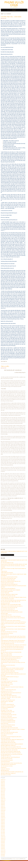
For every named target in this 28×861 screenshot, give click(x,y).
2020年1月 (3, 806)
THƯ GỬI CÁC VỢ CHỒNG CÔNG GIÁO (8, 579)
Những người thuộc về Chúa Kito (7, 633)
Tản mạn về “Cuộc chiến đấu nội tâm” (8, 700)
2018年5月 (3, 823)
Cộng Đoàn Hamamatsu (5, 761)
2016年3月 (3, 848)
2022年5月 (3, 784)
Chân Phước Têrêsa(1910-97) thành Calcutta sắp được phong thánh (13, 748)
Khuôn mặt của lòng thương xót (7, 733)
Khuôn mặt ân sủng (4, 723)
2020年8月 (3, 801)
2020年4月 (3, 803)
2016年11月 (3, 838)
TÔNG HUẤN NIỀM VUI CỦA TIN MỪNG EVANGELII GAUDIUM (12, 668)
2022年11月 (3, 779)
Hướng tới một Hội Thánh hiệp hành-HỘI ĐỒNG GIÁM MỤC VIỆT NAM (14, 564)
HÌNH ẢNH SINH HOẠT (5, 770)
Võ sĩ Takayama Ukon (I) (5, 730)
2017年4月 (3, 832)
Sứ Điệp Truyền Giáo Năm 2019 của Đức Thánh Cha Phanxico (12, 647)
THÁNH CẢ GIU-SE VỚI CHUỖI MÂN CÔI (8, 588)
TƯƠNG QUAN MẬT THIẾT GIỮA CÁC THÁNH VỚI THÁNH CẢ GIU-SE (13, 597)
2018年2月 (3, 826)
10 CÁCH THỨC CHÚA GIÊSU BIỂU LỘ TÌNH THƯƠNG (11, 697)
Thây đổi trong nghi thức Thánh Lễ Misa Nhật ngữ (10, 757)
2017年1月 (3, 835)
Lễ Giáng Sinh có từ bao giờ (6, 713)
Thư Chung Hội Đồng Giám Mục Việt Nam (8, 714)
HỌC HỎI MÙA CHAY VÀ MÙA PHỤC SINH (8, 578)
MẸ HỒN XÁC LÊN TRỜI (5, 603)
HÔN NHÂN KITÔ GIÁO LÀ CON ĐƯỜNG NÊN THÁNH (11, 604)
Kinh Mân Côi (3, 650)
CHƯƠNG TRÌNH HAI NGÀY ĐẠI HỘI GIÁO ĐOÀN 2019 (11, 658)
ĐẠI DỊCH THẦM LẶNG (5, 592)
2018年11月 (3, 817)
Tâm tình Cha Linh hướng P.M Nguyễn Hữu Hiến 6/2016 (11, 736)
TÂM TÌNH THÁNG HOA (5, 685)
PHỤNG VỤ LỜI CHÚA (14, 3)
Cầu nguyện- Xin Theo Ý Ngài (6, 710)
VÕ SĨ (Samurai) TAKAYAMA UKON (7, 707)
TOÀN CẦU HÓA (4, 571)
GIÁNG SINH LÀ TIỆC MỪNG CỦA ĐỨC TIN (8, 695)
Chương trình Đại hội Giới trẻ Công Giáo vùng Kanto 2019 (11, 656)
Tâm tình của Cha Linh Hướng (6, 726)
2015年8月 (3, 855)
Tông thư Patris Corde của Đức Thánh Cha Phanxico (10, 620)
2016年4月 (3, 847)
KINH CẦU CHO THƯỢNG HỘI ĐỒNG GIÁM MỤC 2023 (11, 581)
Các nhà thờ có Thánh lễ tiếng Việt (7, 704)
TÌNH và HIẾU (5, 366)
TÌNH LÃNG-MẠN (4, 678)
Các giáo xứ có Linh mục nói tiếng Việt (8, 705)
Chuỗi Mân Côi (3, 767)
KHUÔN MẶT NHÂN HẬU (5, 738)
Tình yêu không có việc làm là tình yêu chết (9, 607)
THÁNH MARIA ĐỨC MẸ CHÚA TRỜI (7, 711)
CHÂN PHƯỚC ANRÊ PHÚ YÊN (6, 655)
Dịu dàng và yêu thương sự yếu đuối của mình (9, 610)
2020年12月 (3, 798)
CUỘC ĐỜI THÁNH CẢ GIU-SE (6, 614)
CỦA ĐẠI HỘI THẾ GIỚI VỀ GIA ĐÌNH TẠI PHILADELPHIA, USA (12, 771)
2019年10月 (3, 810)
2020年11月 (3, 800)
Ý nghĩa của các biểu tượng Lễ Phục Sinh (8, 689)
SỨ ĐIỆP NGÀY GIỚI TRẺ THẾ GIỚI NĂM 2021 (9, 584)
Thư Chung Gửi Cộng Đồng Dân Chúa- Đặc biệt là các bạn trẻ (12, 646)
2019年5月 (3, 814)
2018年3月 (3, 825)
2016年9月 (3, 841)
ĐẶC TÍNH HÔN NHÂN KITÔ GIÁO (7, 562)
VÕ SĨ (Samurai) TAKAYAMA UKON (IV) (8, 720)
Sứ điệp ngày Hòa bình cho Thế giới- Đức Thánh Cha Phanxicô (12, 641)
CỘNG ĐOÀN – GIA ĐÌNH (5, 698)
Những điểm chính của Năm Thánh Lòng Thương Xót (11, 752)
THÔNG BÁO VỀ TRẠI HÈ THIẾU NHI (7, 741)
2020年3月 (3, 804)
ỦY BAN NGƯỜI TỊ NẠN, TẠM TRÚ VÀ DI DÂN (9, 727)
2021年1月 (3, 797)
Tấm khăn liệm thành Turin (6, 755)
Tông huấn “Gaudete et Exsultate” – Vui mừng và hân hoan (12, 669)
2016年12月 (3, 836)
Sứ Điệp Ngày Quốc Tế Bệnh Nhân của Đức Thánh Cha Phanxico (13, 640)
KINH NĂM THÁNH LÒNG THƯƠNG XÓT (8, 773)
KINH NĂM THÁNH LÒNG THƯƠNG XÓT (8, 745)
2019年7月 (3, 813)
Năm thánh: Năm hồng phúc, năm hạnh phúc (9, 749)
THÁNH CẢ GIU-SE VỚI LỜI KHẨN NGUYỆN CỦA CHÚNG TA (11, 606)
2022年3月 (3, 785)
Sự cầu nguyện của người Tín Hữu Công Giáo (9, 681)
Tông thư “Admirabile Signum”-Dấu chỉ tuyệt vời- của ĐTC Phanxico (13, 644)
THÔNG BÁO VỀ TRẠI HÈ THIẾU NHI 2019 (9, 659)
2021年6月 (3, 792)
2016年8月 (3, 842)
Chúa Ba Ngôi (3, 666)
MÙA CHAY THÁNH (4, 613)
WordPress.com (22, 858)
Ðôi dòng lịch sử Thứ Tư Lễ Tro (7, 691)
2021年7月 (3, 791)
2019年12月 (3, 807)
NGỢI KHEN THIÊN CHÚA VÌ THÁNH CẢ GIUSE (9, 594)
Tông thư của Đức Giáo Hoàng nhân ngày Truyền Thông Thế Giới (13, 636)
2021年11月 (3, 788)
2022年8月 (3, 781)
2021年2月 (3, 795)
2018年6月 (3, 822)
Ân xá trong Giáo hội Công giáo (7, 760)
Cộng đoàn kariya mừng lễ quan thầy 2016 (9, 717)
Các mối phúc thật (4, 708)
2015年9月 (3, 854)
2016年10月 (3, 839)
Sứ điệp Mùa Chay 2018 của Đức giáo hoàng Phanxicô (11, 692)
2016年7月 (3, 844)
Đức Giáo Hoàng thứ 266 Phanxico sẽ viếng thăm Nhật (11, 652)
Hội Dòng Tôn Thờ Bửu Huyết (6, 716)
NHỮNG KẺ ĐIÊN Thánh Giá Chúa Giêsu (8, 742)
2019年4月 (3, 816)
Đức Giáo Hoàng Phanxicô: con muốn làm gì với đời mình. (11, 754)
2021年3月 (3, 794)
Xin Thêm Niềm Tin (4, 679)
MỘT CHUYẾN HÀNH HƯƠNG (6, 694)
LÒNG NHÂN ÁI (3, 735)
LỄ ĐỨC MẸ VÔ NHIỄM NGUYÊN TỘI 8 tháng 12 (10, 676)
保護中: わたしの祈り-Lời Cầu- (6, 653)
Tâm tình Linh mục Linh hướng (6, 758)
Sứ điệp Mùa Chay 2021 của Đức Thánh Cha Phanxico (11, 616)
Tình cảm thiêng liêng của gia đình (7, 598)
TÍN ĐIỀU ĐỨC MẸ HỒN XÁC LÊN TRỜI (8, 595)
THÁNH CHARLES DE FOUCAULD (7, 572)
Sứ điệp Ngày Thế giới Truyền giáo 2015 (8, 764)
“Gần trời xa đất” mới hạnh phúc (7, 591)
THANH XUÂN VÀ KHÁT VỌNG (6, 682)
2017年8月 (3, 829)
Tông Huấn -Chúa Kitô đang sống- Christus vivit (9, 672)
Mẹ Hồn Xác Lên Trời (5, 634)
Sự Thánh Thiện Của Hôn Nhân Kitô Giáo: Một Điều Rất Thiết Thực (13, 600)
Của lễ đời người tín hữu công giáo (7, 582)
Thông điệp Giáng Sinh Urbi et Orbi (7, 643)
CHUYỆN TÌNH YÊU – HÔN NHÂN (11, 17)
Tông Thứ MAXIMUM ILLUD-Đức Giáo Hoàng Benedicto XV (12, 649)
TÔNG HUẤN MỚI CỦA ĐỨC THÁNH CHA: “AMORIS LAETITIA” (12, 739)
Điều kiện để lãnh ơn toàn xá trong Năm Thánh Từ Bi (11, 746)
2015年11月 (3, 851)
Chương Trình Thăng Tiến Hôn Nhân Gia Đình (9, 732)
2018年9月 (3, 819)
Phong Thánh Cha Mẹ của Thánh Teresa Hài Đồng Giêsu (11, 763)
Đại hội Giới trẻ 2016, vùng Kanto (7, 719)
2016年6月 (3, 845)
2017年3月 (3, 833)
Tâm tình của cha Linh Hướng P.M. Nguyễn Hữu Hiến (10, 751)
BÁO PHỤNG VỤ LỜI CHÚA (6, 774)
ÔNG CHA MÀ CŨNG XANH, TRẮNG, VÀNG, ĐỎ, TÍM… (11, 601)
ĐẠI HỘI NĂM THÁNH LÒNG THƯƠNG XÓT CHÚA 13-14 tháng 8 (13, 729)
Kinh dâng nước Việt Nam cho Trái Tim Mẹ (9, 631)
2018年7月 (3, 820)
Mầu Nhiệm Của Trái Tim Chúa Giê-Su (8, 665)
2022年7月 (3, 782)
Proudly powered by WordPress (6, 858)
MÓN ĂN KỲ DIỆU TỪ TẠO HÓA (7, 684)
